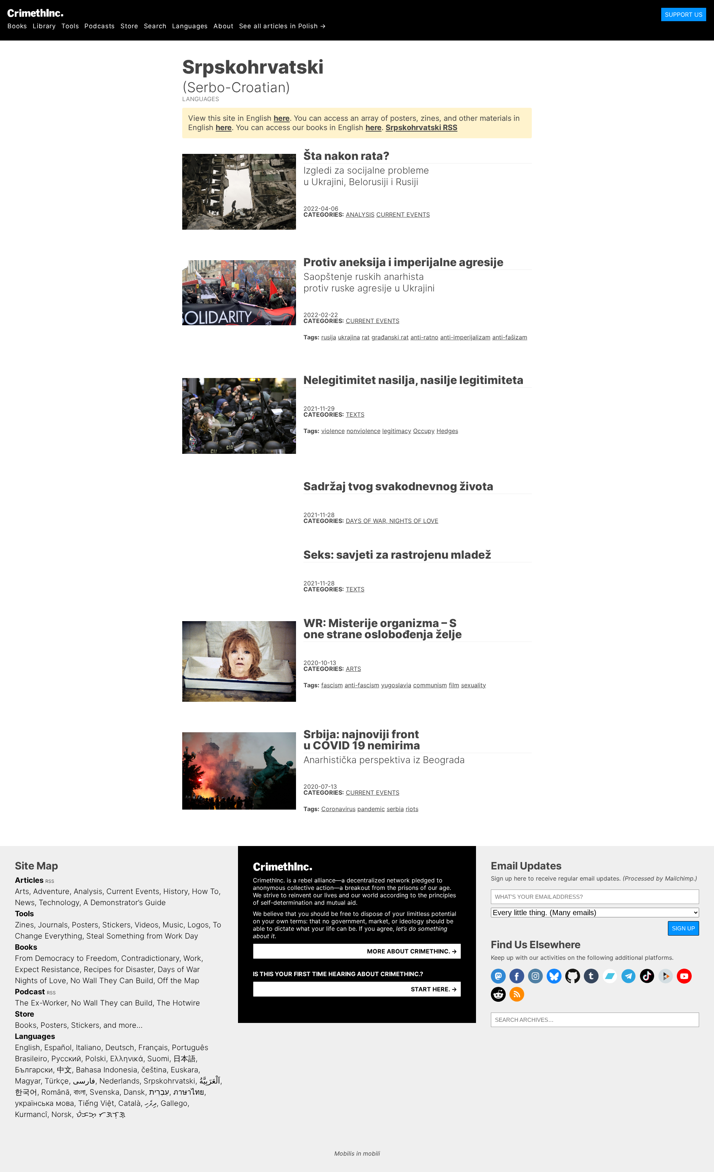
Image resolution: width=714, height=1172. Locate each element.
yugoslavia (396, 685)
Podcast (30, 991)
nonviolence (363, 431)
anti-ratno (424, 337)
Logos (198, 924)
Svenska (104, 1092)
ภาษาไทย (188, 1092)
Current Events (403, 214)
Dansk (134, 1092)
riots (412, 809)
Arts (353, 668)
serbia (395, 809)
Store (129, 26)
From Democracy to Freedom (66, 958)
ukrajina (349, 337)
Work (192, 958)
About (223, 26)
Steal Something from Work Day (142, 936)
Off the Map (178, 980)
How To (205, 891)
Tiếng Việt (96, 1103)
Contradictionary (150, 958)
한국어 (26, 1092)
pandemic (371, 809)
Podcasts (99, 26)
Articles (29, 880)
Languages (190, 26)
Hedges (447, 431)
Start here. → (434, 989)
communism (430, 685)
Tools (70, 26)
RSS (49, 881)
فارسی (84, 1080)
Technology (59, 902)
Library (44, 26)
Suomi (158, 1058)
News (25, 902)
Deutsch (119, 1047)
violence (333, 431)
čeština (154, 1069)
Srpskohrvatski (169, 1080)
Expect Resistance (47, 969)
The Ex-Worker (41, 1002)
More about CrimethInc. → (412, 951)
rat (366, 337)
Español (58, 1047)
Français (153, 1047)
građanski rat (390, 337)
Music (173, 924)
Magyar (28, 1080)
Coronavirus (338, 809)
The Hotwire (178, 1002)
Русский (66, 1058)
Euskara (184, 1069)
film (454, 685)
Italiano (88, 1047)
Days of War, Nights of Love (392, 520)
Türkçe (57, 1080)
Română (55, 1092)
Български (34, 1069)
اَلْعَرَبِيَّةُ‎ (209, 1080)
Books (17, 26)
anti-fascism (362, 685)
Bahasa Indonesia (106, 1069)
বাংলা (80, 1092)
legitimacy (396, 431)
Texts (355, 414)
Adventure (51, 891)
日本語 (184, 1058)
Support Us (683, 14)
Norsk (61, 1114)
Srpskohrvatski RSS (421, 127)
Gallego (174, 1103)
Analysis (360, 214)
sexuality (473, 685)
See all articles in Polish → (283, 26)
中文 (64, 1069)
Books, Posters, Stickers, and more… (79, 1025)
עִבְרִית (159, 1092)
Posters (85, 924)
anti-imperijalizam (465, 337)
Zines (24, 924)
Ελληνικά (126, 1058)
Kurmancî (31, 1114)
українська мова (44, 1103)
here (282, 118)
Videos (146, 924)
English (27, 1047)
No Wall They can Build (111, 1002)
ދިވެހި (151, 1103)
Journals (53, 924)
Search (155, 26)
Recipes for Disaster (119, 969)
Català (129, 1103)
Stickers (116, 924)
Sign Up (683, 928)
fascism (332, 685)
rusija (328, 337)
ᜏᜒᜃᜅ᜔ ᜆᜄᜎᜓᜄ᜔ (100, 1114)
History (175, 891)
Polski (95, 1058)
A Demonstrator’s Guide (124, 902)
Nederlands (119, 1080)
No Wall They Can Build (111, 980)
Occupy (424, 431)
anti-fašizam (509, 337)
